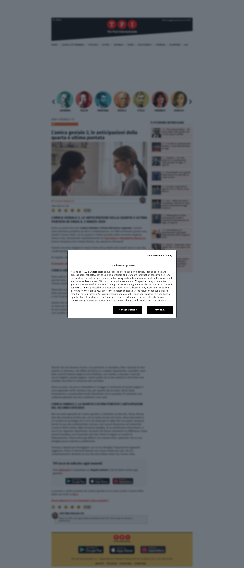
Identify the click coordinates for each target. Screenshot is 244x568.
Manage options (128, 309)
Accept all (160, 309)
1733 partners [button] (90, 272)
